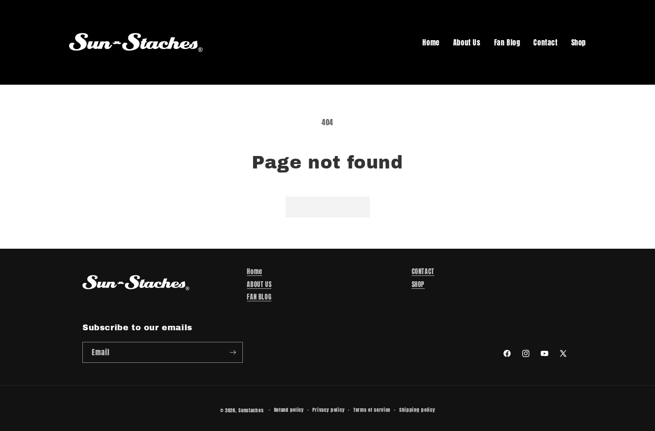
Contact (545, 42)
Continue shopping (327, 206)
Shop (578, 42)
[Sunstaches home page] (136, 42)
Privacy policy (328, 410)
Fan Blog (507, 42)
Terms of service (371, 410)
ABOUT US (259, 284)
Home (430, 42)
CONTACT (423, 271)
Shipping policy (417, 410)
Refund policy (289, 410)
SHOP (418, 284)
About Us (467, 42)
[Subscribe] (232, 352)
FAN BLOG (259, 297)
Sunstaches (250, 410)
